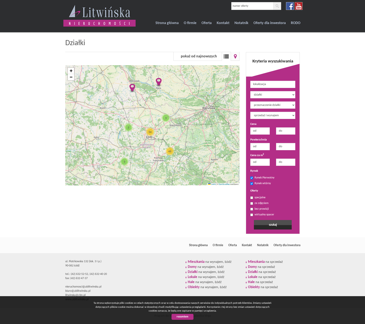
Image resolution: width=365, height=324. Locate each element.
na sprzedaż (265, 262)
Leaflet (213, 184)
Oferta (207, 23)
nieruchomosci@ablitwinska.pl (83, 286)
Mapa (235, 56)
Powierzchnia (258, 139)
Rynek (254, 171)
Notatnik (241, 23)
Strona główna (167, 23)
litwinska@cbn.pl (75, 295)
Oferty (254, 190)
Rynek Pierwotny (264, 177)
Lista (226, 56)
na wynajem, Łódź (210, 262)
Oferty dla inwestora (269, 23)
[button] (158, 82)
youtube (298, 6)
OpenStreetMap (224, 184)
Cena (253, 124)
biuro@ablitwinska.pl (77, 291)
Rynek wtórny (263, 183)
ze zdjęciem (261, 203)
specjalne (260, 197)
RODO (295, 23)
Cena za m (257, 155)
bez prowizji (262, 209)
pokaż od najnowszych (199, 56)
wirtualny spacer (264, 214)
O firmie (190, 23)
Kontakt (223, 23)
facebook (290, 6)
